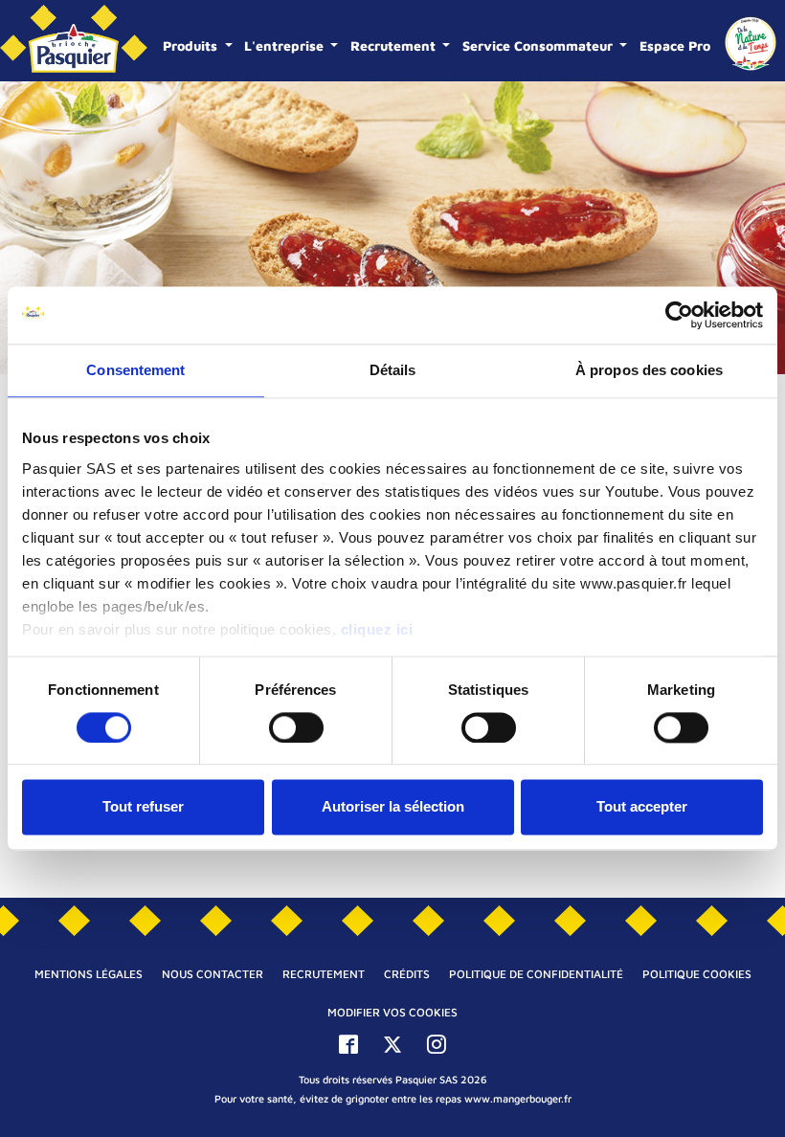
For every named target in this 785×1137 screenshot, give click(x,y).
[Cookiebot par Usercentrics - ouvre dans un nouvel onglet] (679, 315)
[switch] (296, 727)
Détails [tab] (393, 370)
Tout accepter (641, 807)
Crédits (407, 974)
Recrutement (394, 45)
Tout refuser (143, 807)
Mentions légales (88, 974)
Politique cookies (696, 974)
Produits (192, 45)
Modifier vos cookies (392, 1012)
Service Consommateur (539, 45)
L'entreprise (285, 45)
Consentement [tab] (135, 370)
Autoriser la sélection (393, 807)
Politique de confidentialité (536, 974)
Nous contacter (212, 974)
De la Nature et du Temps (750, 43)
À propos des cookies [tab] (649, 370)
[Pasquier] (73, 40)
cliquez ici (377, 629)
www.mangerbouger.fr (518, 1098)
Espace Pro (674, 45)
